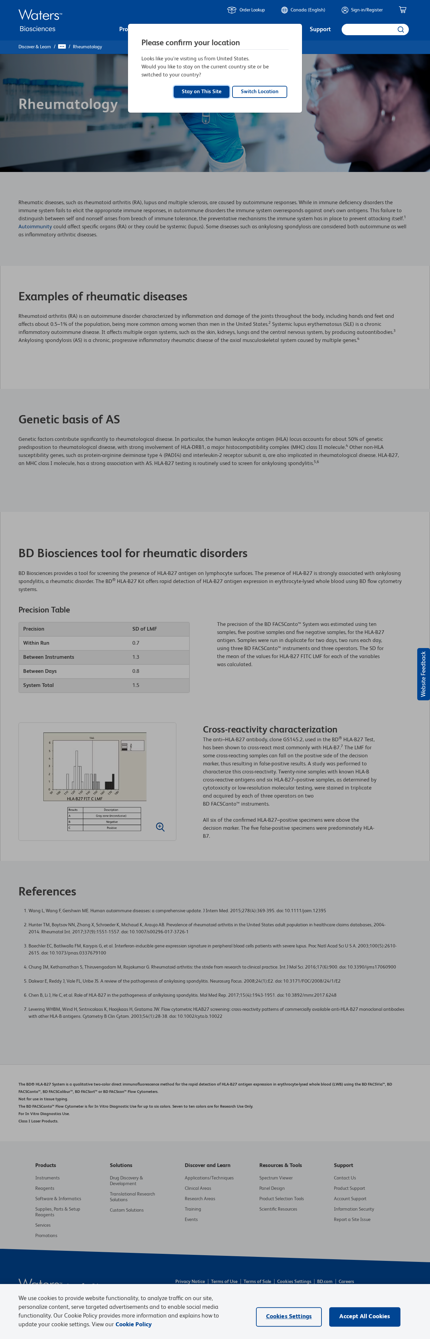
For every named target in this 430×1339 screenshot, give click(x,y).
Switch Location (259, 92)
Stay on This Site (201, 92)
